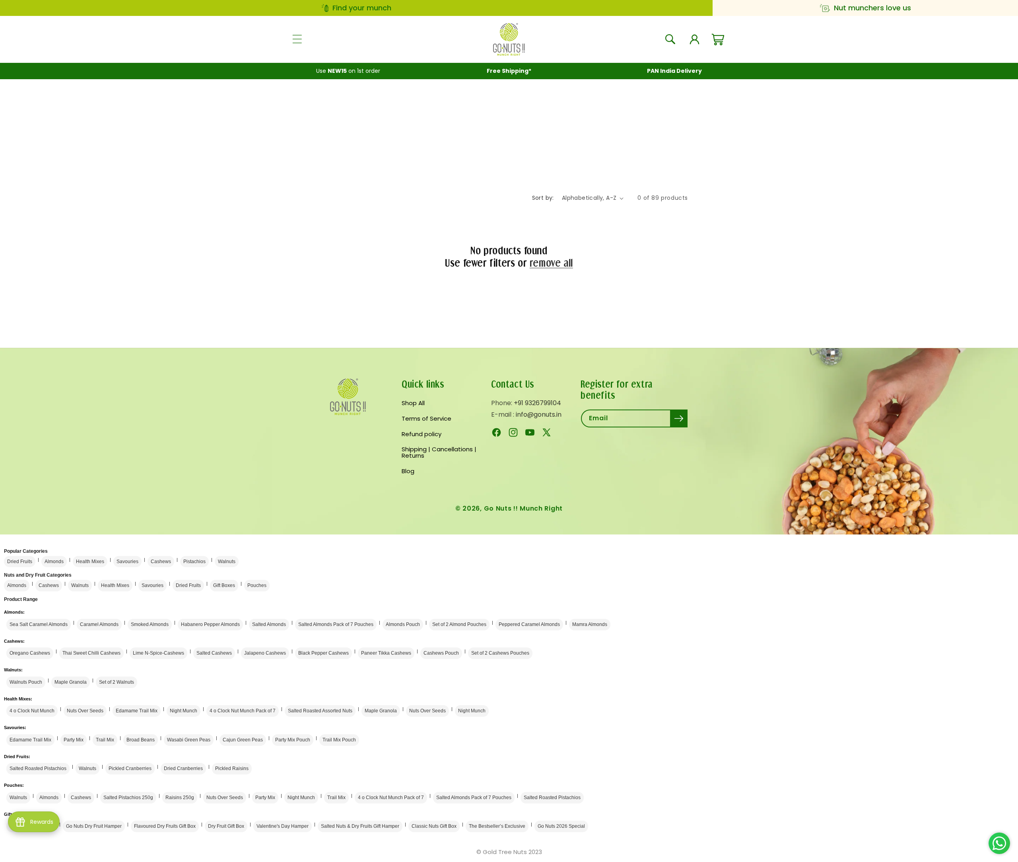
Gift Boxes (224, 585)
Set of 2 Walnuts (116, 682)
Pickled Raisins (232, 768)
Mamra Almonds (589, 624)
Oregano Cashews (30, 653)
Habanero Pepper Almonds (210, 624)
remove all (551, 263)
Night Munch (183, 710)
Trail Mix (105, 739)
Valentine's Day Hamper (282, 826)
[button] (297, 39)
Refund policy (421, 434)
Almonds (54, 561)
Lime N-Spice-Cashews (158, 653)
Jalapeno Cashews (265, 653)
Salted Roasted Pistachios (38, 768)
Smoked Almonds (150, 624)
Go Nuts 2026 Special (561, 826)
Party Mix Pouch (292, 739)
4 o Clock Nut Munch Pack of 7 (243, 710)
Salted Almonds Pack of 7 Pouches (335, 624)
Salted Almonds (269, 624)
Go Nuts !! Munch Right (523, 508)
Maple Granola (70, 682)
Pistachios (194, 561)
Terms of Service (426, 418)
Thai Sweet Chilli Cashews (91, 653)
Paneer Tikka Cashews (386, 653)
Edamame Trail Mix (136, 710)
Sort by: (543, 198)
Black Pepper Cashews (323, 653)
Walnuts (226, 561)
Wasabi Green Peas (188, 739)
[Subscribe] (679, 418)
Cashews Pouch (441, 653)
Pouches (256, 585)
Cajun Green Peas (243, 739)
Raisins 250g (179, 797)
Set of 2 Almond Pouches (459, 624)
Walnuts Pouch (26, 682)
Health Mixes (90, 561)
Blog (408, 471)
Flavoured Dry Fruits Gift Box (165, 826)
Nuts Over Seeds (85, 710)
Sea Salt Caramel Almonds (39, 624)
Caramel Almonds (99, 624)
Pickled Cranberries (130, 768)
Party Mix (74, 739)
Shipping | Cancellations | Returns (439, 452)
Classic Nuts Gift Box (434, 826)
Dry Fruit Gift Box (226, 826)
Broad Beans (140, 739)
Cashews (161, 561)
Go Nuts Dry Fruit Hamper (94, 826)
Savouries (127, 561)
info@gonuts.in (538, 414)
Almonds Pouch (403, 624)
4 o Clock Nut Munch (32, 710)
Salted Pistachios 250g (128, 797)
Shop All (413, 403)
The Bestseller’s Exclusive (497, 826)
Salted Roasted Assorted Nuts (320, 710)
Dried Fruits (19, 561)
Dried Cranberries (183, 768)
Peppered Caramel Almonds (529, 624)
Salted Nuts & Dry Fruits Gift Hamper (360, 826)
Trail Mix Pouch (339, 739)
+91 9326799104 (537, 403)
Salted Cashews (214, 653)
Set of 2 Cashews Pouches (500, 653)
